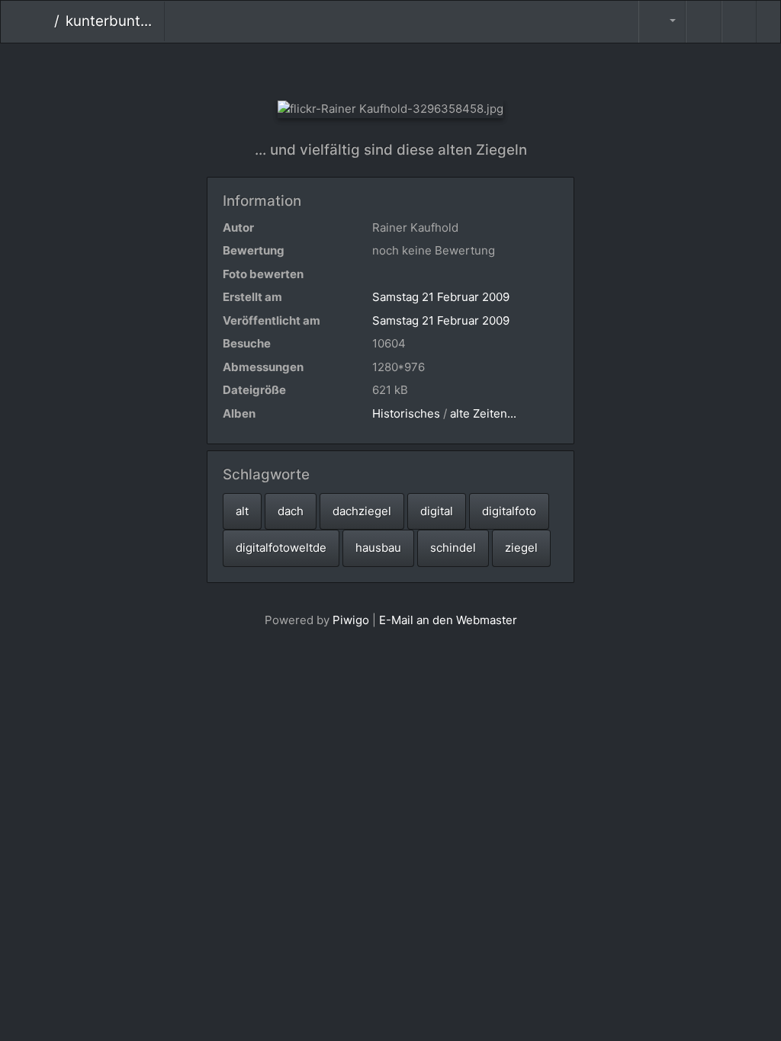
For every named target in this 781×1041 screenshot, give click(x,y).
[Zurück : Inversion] (339, 69)
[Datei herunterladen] (739, 22)
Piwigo (351, 620)
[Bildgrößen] (662, 22)
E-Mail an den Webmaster (448, 620)
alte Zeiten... (483, 413)
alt (242, 511)
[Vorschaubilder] (390, 69)
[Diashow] (703, 22)
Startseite (42, 21)
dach (291, 511)
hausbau (378, 547)
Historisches (406, 413)
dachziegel (362, 511)
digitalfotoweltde (281, 547)
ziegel (521, 547)
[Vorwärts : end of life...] (442, 69)
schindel (453, 547)
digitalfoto (509, 511)
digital (436, 511)
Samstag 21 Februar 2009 (440, 297)
